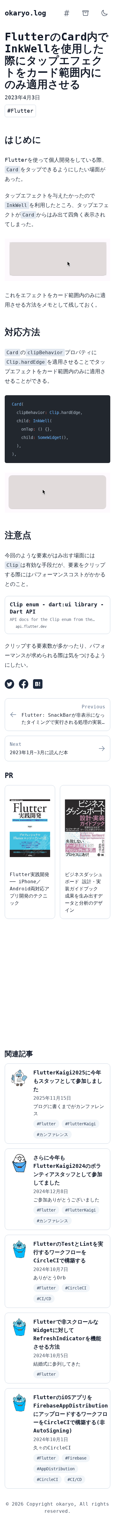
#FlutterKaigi (80, 1123)
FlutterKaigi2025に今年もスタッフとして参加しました (67, 1080)
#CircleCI (75, 1288)
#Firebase (75, 1458)
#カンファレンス (52, 1134)
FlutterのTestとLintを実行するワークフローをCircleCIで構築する (68, 1252)
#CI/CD (44, 1298)
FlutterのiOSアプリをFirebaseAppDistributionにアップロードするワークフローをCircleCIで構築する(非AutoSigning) (70, 1414)
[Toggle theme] (104, 13)
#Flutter (46, 1123)
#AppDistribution (56, 1468)
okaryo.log (25, 13)
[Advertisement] (57, 982)
